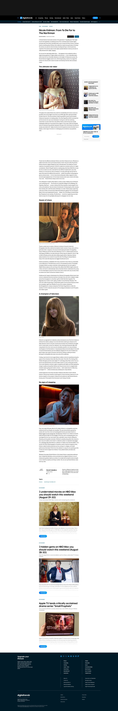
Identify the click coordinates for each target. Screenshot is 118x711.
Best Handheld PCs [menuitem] (54, 21)
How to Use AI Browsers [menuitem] (64, 21)
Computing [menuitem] (40, 18)
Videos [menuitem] (83, 18)
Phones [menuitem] (46, 18)
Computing (66, 663)
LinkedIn (76, 656)
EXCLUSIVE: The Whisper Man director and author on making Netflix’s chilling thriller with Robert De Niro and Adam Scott (93, 103)
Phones (65, 661)
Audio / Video (66, 667)
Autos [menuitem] (72, 18)
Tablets (86, 661)
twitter (48, 473)
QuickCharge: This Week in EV (49, 481)
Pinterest (73, 656)
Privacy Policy (86, 139)
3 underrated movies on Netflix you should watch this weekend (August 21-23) (93, 116)
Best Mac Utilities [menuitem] (46, 21)
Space (86, 665)
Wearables (87, 663)
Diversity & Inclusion (64, 699)
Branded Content (88, 680)
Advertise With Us (67, 682)
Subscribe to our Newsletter (90, 678)
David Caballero (43, 36)
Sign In (95, 18)
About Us (65, 678)
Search (99, 17)
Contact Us (66, 680)
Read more (43, 536)
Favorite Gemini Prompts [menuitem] (85, 21)
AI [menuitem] (36, 18)
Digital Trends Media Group (24, 706)
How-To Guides (88, 671)
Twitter (66, 656)
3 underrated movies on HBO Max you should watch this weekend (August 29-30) (93, 88)
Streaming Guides (88, 667)
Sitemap (83, 699)
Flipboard (78, 656)
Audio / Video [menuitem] (66, 18)
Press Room (84, 697)
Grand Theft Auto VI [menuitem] (26, 21)
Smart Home (66, 669)
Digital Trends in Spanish (89, 684)
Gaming (65, 665)
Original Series (88, 673)
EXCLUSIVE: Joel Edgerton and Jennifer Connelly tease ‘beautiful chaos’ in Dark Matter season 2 (93, 110)
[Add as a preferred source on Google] (70, 37)
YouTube (68, 656)
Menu (18, 17)
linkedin (46, 473)
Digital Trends (24, 19)
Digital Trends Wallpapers (90, 682)
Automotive (66, 673)
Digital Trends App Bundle (90, 686)
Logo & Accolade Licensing (69, 686)
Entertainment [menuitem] (58, 18)
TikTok (71, 656)
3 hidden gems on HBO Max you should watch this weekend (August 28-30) (93, 95)
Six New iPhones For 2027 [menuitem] (37, 21)
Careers (62, 694)
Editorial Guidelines (67, 684)
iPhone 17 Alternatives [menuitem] (74, 21)
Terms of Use (63, 701)
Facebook (61, 656)
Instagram (63, 656)
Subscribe (96, 136)
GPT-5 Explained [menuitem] (94, 21)
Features (40, 481)
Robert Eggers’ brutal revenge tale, (50, 433)
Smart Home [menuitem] (77, 18)
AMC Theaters (52, 50)
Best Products (88, 669)
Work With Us (63, 697)
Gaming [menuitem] (51, 18)
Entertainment (66, 671)
